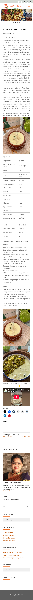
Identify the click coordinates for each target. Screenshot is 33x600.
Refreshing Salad (25, 436)
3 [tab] (17, 22)
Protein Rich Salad (7, 436)
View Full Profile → (7, 491)
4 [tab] (19, 22)
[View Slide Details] (16, 15)
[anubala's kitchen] (12, 6)
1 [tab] (13, 22)
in (18, 595)
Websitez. (16, 595)
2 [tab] (15, 22)
